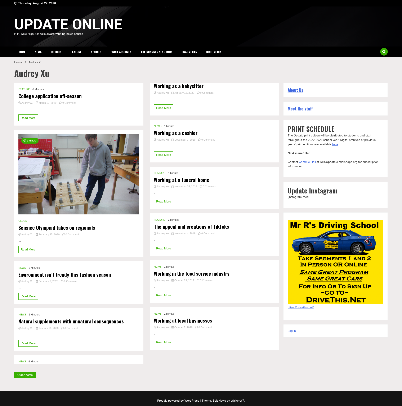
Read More (28, 117)
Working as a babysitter (179, 86)
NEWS (38, 51)
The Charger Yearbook (157, 51)
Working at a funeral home (181, 180)
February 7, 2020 (48, 281)
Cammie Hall (307, 161)
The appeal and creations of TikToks (191, 226)
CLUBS (22, 220)
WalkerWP (237, 400)
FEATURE (76, 51)
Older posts (25, 374)
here (335, 144)
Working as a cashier (175, 133)
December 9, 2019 (185, 139)
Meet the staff (300, 108)
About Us (295, 90)
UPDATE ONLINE (68, 24)
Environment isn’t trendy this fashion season (64, 274)
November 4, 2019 (185, 233)
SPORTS (96, 51)
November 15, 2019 (186, 186)
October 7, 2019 (183, 327)
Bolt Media (213, 51)
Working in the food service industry (191, 273)
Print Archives (121, 51)
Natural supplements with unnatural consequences (71, 321)
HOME (22, 51)
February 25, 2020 (49, 234)
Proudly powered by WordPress (178, 400)
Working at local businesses (183, 320)
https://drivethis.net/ (301, 307)
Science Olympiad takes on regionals (56, 227)
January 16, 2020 (48, 328)
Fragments (189, 51)
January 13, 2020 (184, 92)
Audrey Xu (27, 102)
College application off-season (50, 96)
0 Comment (69, 102)
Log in (292, 330)
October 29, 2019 (184, 280)
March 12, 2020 (47, 102)
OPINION (56, 51)
